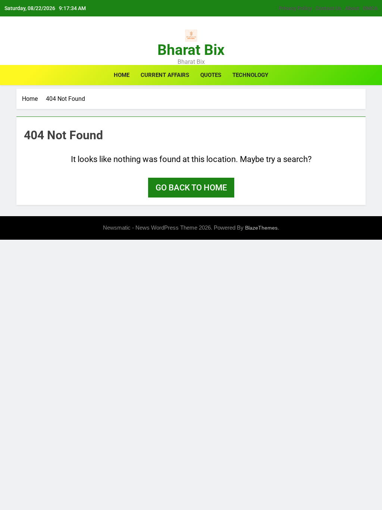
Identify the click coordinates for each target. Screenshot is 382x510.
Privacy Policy (295, 8)
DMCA (370, 8)
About (352, 8)
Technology (250, 75)
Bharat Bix (191, 50)
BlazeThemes (261, 228)
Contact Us (328, 8)
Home (121, 75)
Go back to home (191, 187)
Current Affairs (165, 75)
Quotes (210, 75)
